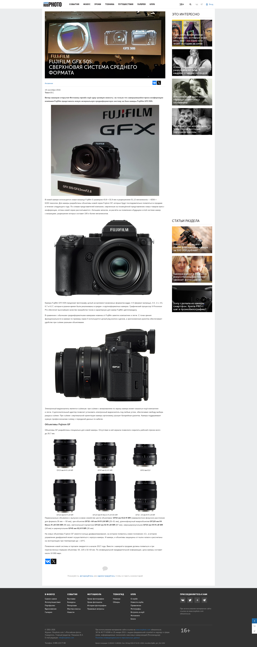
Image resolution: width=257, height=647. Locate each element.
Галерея (141, 4)
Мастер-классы (74, 609)
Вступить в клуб (137, 612)
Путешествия (125, 4)
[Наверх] (253, 638)
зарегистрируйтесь (106, 576)
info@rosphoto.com (66, 638)
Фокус (86, 4)
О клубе (134, 599)
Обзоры (116, 602)
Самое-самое (51, 599)
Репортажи (72, 605)
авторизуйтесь (86, 576)
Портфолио (50, 605)
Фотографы (136, 609)
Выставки (71, 599)
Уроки (97, 4)
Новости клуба (137, 602)
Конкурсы (71, 602)
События (74, 4)
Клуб (152, 4)
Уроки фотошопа (94, 602)
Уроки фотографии (95, 599)
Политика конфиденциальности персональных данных (117, 638)
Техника (109, 4)
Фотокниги (135, 615)
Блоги (133, 619)
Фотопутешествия (53, 602)
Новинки (116, 599)
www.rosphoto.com (196, 611)
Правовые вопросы (95, 609)
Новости (70, 612)
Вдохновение (50, 609)
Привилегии (136, 605)
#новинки (49, 83)
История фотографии (96, 605)
